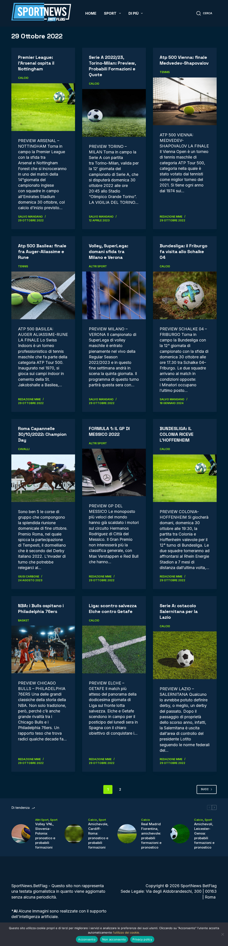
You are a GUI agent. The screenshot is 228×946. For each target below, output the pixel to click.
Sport (110, 13)
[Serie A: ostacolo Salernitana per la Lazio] (185, 655)
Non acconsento (114, 939)
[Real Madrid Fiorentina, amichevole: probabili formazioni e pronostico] (127, 833)
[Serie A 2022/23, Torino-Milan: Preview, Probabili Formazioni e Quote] (114, 113)
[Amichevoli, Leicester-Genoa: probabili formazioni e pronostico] (180, 833)
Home (90, 13)
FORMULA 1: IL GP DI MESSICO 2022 (109, 431)
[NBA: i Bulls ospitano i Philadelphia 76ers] (43, 649)
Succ (205, 789)
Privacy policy (142, 939)
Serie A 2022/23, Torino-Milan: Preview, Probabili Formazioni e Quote (112, 65)
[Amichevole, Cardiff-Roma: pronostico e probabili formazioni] (74, 833)
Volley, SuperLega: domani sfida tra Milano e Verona (108, 251)
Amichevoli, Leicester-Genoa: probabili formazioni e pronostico (204, 835)
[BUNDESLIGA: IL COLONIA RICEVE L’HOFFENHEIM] (185, 478)
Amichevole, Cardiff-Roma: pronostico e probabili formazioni (98, 835)
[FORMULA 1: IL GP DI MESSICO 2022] (114, 472)
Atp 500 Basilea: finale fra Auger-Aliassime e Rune (42, 251)
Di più (133, 13)
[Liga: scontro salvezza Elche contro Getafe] (114, 649)
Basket (23, 620)
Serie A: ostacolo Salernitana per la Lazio (179, 611)
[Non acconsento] (222, 934)
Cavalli (23, 449)
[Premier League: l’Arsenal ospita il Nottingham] (43, 107)
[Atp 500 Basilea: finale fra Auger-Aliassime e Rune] (43, 295)
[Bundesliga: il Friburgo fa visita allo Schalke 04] (185, 295)
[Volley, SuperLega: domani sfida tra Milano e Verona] (114, 295)
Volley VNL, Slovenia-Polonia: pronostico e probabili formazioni (45, 835)
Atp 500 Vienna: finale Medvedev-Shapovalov (184, 60)
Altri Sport (98, 266)
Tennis (165, 72)
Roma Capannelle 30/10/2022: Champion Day (42, 434)
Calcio (23, 77)
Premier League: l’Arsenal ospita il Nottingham (36, 63)
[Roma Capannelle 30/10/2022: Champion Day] (43, 478)
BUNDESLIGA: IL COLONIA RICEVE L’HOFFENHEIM (176, 434)
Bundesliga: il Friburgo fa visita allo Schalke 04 (183, 251)
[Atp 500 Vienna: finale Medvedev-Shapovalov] (185, 101)
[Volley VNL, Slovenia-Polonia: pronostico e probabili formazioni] (21, 833)
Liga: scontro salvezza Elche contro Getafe (113, 608)
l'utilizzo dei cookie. (126, 932)
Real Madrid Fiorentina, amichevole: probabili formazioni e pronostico (151, 835)
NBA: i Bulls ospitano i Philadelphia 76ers (41, 608)
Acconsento (87, 939)
